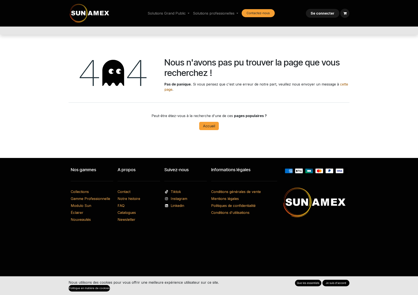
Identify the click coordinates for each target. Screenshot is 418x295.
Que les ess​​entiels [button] (308, 283)
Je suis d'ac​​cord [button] (336, 283)
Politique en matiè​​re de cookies (89, 288)
